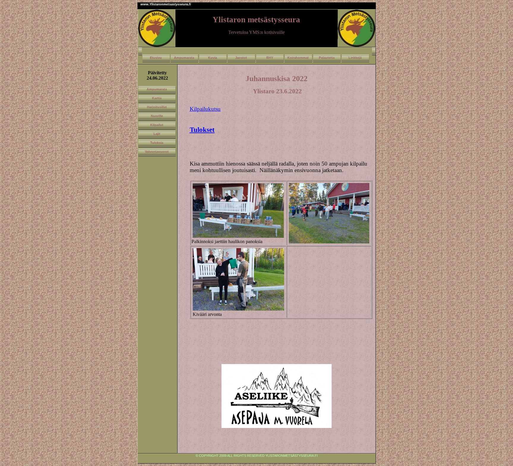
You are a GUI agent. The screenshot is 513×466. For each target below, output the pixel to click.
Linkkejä (355, 57)
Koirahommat (298, 57)
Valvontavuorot (157, 151)
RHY (269, 57)
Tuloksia (156, 142)
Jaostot (241, 57)
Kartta (157, 98)
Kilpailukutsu (205, 109)
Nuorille (157, 116)
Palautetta (327, 57)
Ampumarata (184, 57)
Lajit (156, 134)
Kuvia (212, 57)
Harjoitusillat (157, 107)
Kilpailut (156, 125)
